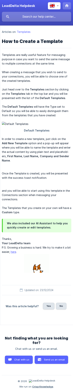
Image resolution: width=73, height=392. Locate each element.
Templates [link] (24, 31)
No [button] (61, 305)
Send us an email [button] (54, 359)
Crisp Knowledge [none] (42, 386)
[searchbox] (36, 17)
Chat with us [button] (21, 359)
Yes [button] (48, 305)
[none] (18, 5)
